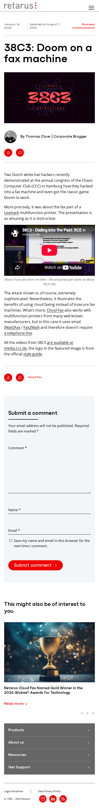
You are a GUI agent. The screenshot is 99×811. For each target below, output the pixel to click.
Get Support (19, 767)
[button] (82, 713)
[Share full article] (8, 153)
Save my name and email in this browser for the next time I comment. (52, 543)
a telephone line (18, 333)
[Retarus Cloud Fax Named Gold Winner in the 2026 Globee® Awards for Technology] (49, 652)
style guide (32, 353)
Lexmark (11, 212)
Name (14, 509)
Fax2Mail (30, 327)
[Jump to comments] (20, 153)
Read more (13, 704)
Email (14, 530)
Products (16, 730)
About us (16, 742)
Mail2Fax (12, 327)
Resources (17, 755)
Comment (17, 448)
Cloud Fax (55, 310)
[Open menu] (91, 7)
